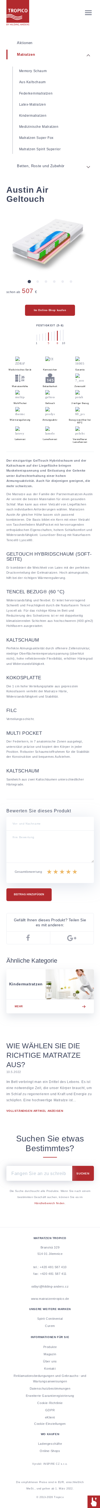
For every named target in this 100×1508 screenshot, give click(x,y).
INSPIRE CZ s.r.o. (50, 1473)
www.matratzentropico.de (50, 1298)
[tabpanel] (50, 242)
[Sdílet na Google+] (72, 938)
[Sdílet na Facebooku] (28, 938)
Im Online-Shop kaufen (50, 310)
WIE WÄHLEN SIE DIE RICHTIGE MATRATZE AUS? (43, 1055)
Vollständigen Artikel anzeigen (34, 1110)
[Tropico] (50, 13)
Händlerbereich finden (49, 1203)
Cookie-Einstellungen (50, 1423)
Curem (50, 1326)
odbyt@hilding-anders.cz (50, 1286)
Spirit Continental (50, 1318)
